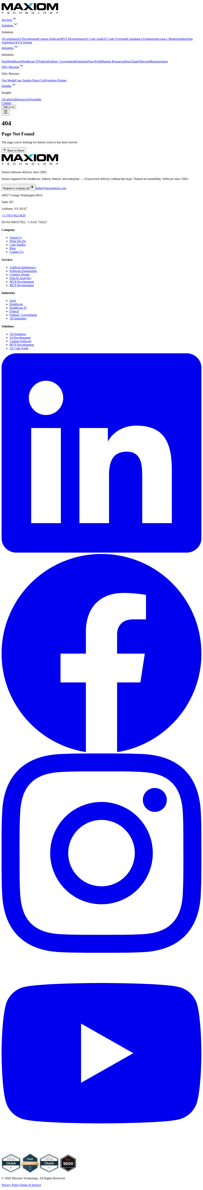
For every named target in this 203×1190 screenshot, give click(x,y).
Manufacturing (158, 61)
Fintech (43, 61)
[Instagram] (101, 951)
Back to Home (15, 150)
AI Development (27, 39)
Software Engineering (23, 271)
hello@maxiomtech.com (51, 188)
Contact (6, 103)
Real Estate (131, 61)
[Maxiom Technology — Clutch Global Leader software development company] (11, 1171)
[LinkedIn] (101, 551)
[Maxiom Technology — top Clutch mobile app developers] (49, 1171)
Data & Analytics (20, 278)
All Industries (18, 318)
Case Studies (23, 80)
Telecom (144, 61)
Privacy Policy (11, 1185)
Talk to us (8, 106)
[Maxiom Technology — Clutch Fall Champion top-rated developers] (30, 1171)
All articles (8, 99)
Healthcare (14, 61)
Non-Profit (95, 61)
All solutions (9, 39)
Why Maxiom (10, 67)
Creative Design (20, 274)
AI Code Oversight (115, 39)
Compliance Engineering (142, 39)
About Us (38, 80)
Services (7, 20)
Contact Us (17, 251)
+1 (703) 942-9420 (13, 215)
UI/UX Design (22, 42)
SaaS (5, 61)
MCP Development (22, 285)
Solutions (7, 25)
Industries (8, 48)
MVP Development (72, 39)
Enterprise (81, 61)
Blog (13, 248)
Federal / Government (61, 61)
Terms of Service (30, 1185)
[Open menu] (6, 112)
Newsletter (34, 99)
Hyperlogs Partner (55, 80)
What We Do (18, 241)
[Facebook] (101, 751)
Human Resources (113, 61)
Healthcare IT (30, 61)
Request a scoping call (16, 188)
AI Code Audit (94, 39)
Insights (6, 86)
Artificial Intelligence (23, 267)
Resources (21, 99)
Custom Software (49, 39)
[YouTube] (101, 1151)
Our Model (8, 80)
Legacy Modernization (172, 39)
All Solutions (18, 334)
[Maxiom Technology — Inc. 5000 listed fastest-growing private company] (68, 1171)
